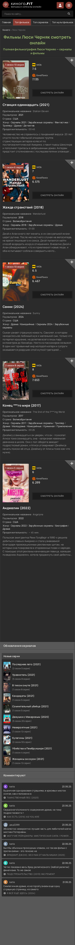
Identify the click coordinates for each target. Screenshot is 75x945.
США (15, 118)
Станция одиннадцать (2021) (26, 105)
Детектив (29, 125)
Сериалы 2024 (44, 324)
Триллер (7, 125)
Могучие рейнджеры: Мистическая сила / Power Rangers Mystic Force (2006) (39, 835)
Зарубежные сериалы (40, 122)
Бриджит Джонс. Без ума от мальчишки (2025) (36, 854)
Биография (61, 525)
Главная (6, 22)
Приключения (64, 426)
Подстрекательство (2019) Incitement (31, 874)
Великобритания (22, 221)
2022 (21, 518)
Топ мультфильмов (62, 22)
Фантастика (61, 122)
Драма (17, 125)
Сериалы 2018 (18, 225)
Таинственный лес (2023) (23, 797)
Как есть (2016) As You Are (23, 816)
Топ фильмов (22, 22)
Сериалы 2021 (18, 122)
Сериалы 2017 (18, 423)
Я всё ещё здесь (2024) (21, 893)
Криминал (49, 426)
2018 (21, 217)
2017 (20, 415)
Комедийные (27, 324)
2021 (20, 114)
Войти (60, 5)
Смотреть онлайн (52, 92)
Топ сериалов (40, 22)
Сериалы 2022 (19, 525)
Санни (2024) (13, 307)
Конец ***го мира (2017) (22, 405)
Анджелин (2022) (17, 508)
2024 (21, 316)
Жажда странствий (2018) (23, 207)
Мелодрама (18, 426)
